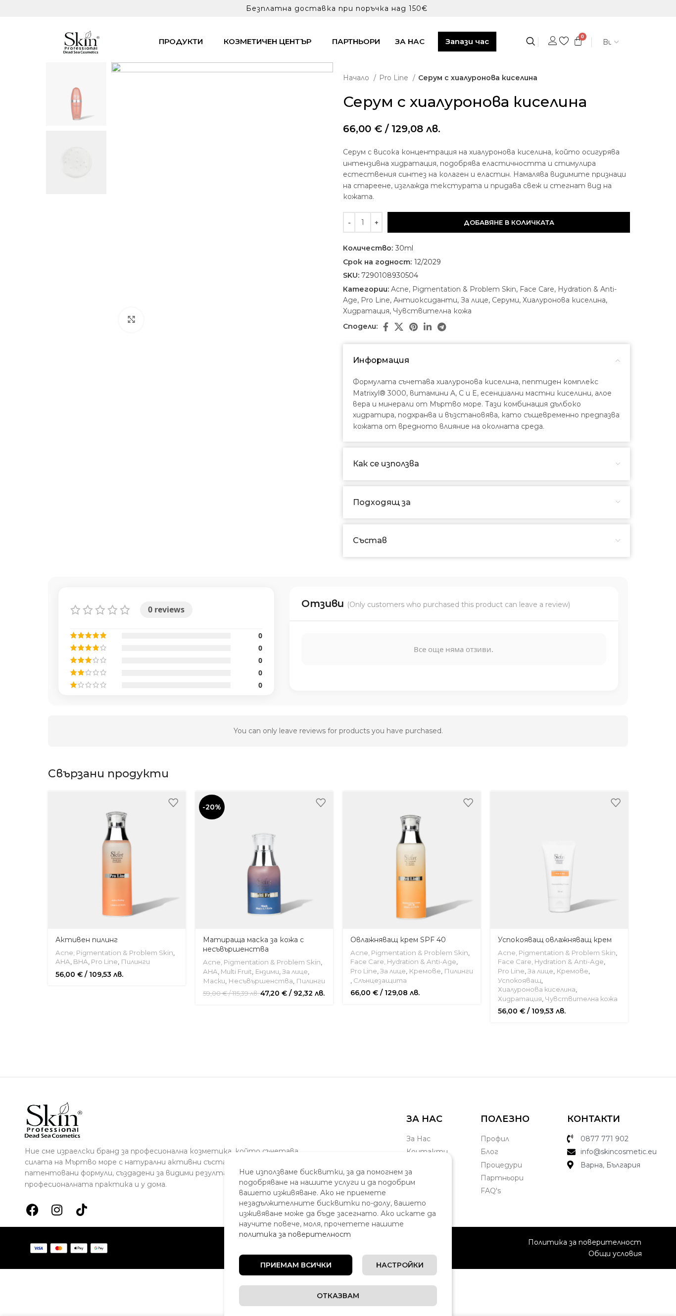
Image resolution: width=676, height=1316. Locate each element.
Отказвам (338, 1295)
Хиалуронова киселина (564, 300)
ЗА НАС (410, 41)
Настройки (400, 1265)
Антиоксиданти (425, 300)
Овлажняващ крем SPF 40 (398, 939)
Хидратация (366, 310)
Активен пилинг (86, 939)
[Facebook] (32, 1209)
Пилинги (135, 961)
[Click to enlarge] (131, 319)
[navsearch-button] (536, 42)
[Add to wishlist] (173, 802)
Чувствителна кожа (432, 310)
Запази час (467, 41)
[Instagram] (56, 1209)
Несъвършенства (260, 981)
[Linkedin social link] (428, 326)
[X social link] (398, 326)
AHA (62, 961)
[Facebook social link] (385, 326)
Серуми (505, 300)
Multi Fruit (236, 971)
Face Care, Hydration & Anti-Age (403, 961)
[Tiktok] (81, 1209)
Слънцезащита (380, 980)
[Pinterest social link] (413, 326)
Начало (357, 77)
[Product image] (117, 860)
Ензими (267, 971)
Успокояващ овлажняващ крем (555, 939)
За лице (474, 300)
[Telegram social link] (442, 326)
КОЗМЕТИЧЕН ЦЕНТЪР (267, 41)
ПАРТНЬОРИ (356, 41)
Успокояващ (519, 980)
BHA (80, 961)
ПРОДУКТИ (181, 41)
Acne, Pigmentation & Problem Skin (453, 289)
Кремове (425, 971)
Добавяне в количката (509, 222)
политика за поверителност (295, 1234)
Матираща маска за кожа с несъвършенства (253, 944)
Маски (214, 981)
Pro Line (394, 77)
